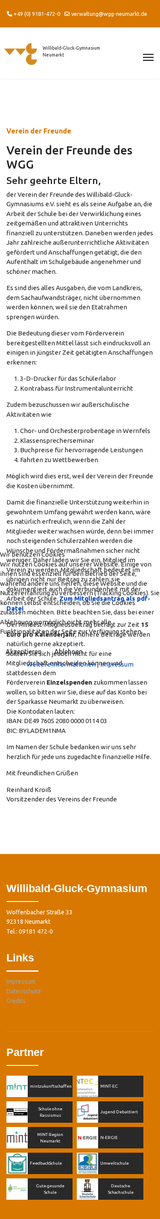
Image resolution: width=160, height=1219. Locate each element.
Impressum (117, 664)
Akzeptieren (24, 651)
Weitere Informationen (61, 664)
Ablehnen (68, 651)
